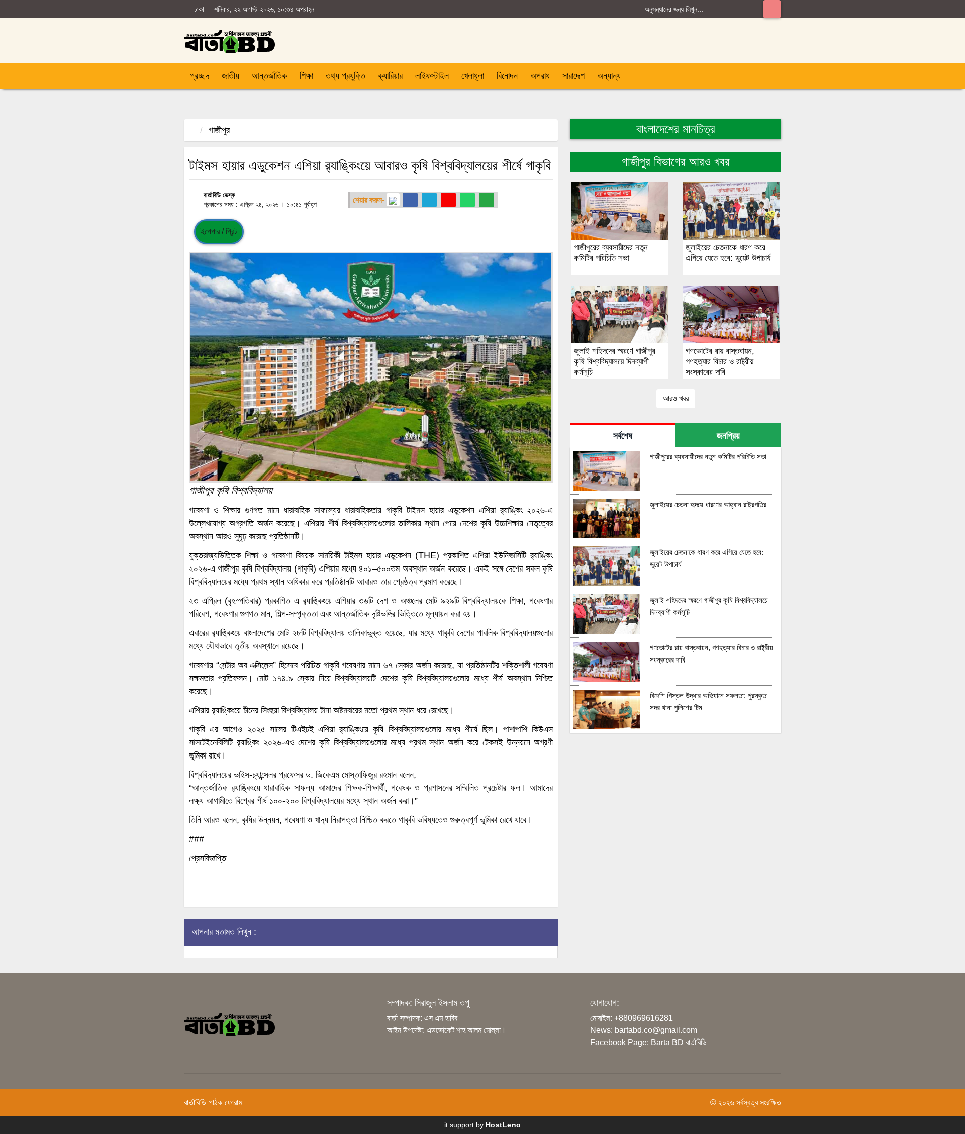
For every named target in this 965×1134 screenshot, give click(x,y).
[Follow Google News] (393, 199)
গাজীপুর (219, 130)
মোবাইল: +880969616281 (631, 1018)
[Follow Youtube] (448, 200)
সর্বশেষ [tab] (622, 436)
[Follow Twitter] (429, 200)
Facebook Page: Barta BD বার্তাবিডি (648, 1042)
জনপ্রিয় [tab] (728, 436)
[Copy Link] (486, 200)
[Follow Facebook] (410, 200)
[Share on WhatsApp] (467, 200)
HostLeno (503, 1125)
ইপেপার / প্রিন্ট (219, 231)
